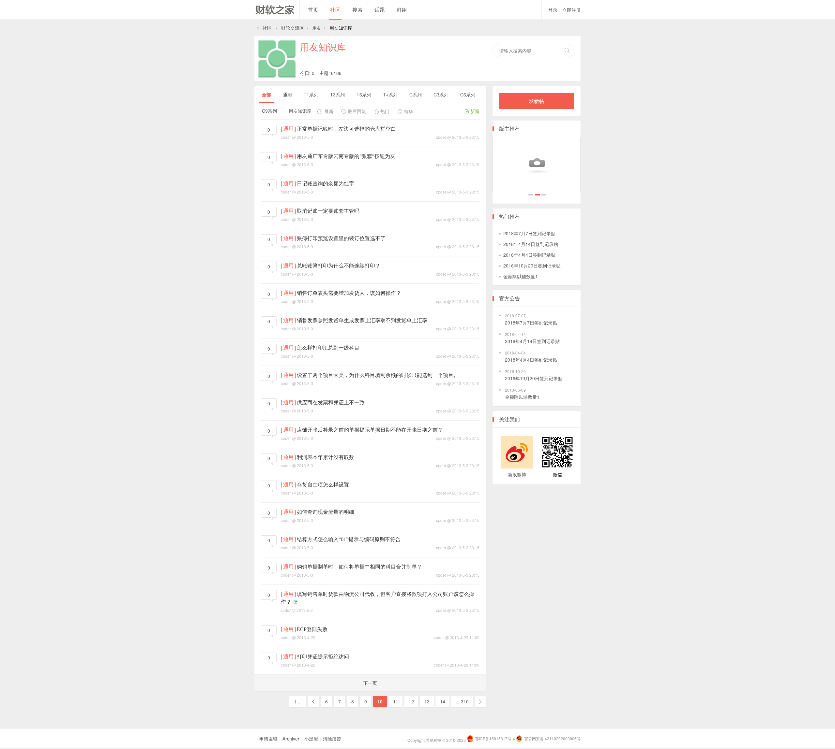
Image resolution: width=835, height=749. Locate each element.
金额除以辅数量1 (520, 276)
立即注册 (571, 10)
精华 (408, 111)
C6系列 (467, 94)
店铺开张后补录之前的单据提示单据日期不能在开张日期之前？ (370, 430)
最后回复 (357, 111)
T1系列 (311, 94)
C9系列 (269, 111)
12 (411, 701)
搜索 (357, 9)
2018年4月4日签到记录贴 (529, 255)
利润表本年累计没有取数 (325, 457)
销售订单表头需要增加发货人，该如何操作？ (349, 293)
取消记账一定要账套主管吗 (328, 211)
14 (442, 701)
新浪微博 (517, 474)
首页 (313, 9)
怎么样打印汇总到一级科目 (328, 348)
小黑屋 (311, 738)
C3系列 (440, 94)
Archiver (290, 738)
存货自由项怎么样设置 (323, 484)
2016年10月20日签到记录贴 (532, 265)
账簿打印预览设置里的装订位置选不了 (341, 238)
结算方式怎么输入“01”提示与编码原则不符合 (349, 539)
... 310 (462, 701)
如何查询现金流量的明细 (325, 512)
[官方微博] (517, 452)
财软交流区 (292, 27)
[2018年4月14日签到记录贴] (537, 164)
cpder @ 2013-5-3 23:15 (457, 137)
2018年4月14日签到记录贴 (530, 244)
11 (395, 701)
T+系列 (390, 94)
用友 (316, 27)
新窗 (474, 111)
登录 (552, 10)
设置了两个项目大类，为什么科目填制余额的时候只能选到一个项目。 (378, 375)
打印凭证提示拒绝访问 (323, 656)
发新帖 (536, 101)
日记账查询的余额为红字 (325, 183)
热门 (384, 111)
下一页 (370, 683)
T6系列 (364, 94)
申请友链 (268, 738)
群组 (402, 9)
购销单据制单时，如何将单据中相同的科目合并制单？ (359, 566)
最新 (328, 111)
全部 (266, 94)
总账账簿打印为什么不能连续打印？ (338, 265)
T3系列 (337, 94)
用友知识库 (323, 46)
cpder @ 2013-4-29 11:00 (456, 637)
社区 (335, 9)
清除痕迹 (332, 738)
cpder (286, 137)
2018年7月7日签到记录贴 (529, 233)
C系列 (415, 94)
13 (427, 701)
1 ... (298, 701)
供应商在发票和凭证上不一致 (331, 402)
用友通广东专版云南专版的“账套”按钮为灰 (346, 156)
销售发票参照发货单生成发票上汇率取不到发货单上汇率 (362, 320)
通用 (287, 94)
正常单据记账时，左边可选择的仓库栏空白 (346, 129)
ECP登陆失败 (312, 629)
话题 (379, 9)
